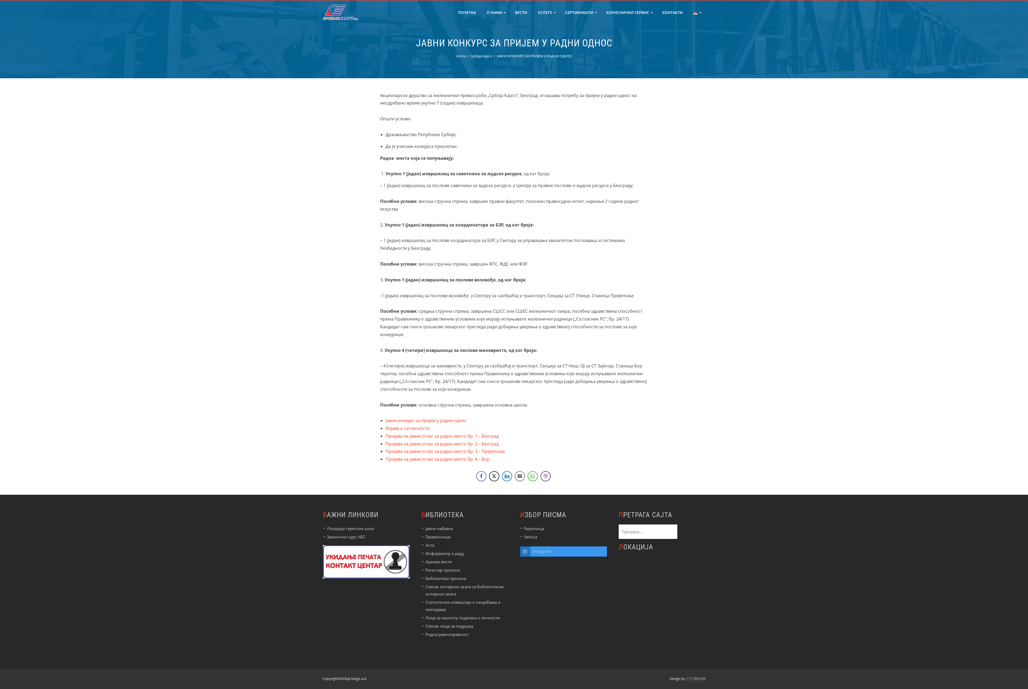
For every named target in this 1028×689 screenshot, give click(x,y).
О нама (494, 12)
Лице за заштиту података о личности (462, 617)
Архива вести (438, 561)
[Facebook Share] (481, 476)
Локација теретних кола (350, 528)
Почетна (467, 12)
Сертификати (579, 12)
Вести (521, 12)
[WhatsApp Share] (533, 476)
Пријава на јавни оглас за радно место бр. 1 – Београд (442, 436)
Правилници (438, 536)
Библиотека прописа (445, 578)
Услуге (545, 12)
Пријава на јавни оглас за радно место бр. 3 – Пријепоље (445, 451)
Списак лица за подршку (449, 626)
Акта (429, 545)
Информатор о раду (444, 553)
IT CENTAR (697, 678)
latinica (530, 536)
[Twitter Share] (494, 476)
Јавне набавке (439, 528)
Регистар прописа (442, 570)
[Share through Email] (520, 476)
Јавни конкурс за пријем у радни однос (426, 420)
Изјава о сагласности (407, 428)
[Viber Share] (546, 476)
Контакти (672, 12)
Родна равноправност (447, 634)
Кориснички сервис (627, 12)
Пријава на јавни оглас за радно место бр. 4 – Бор (438, 459)
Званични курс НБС (346, 536)
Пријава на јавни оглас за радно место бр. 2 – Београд (442, 444)
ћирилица (534, 528)
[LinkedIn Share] (507, 476)
